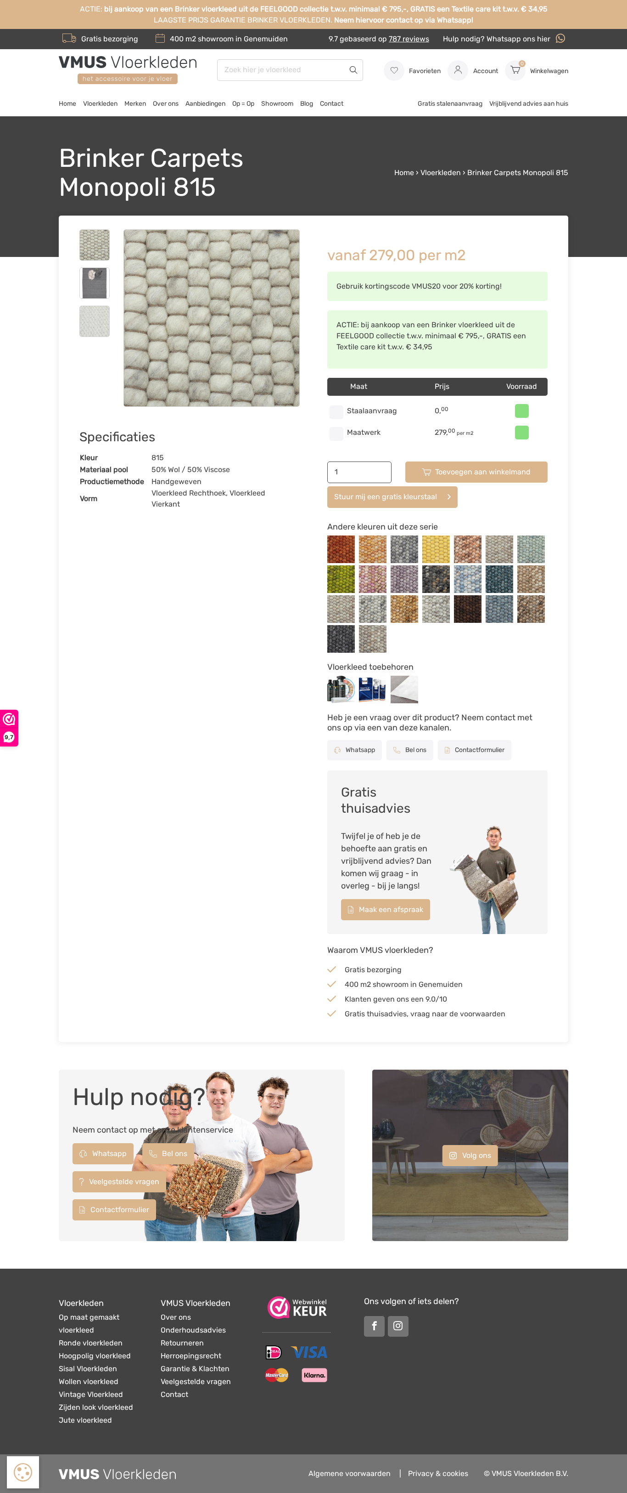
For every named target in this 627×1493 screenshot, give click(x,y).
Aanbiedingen (205, 104)
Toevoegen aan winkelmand (483, 471)
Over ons (166, 104)
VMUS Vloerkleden (195, 1303)
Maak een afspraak (390, 909)
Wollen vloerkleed (88, 1381)
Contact (331, 104)
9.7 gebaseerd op (379, 38)
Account (485, 71)
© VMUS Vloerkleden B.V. (526, 1473)
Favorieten (424, 71)
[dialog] (23, 1472)
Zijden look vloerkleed (96, 1407)
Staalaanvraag (372, 410)
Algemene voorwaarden (349, 1473)
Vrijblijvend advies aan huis (528, 104)
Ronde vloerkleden (91, 1343)
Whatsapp (359, 750)
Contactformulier (478, 750)
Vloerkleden (100, 104)
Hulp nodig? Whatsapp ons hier (497, 38)
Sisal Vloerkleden (88, 1368)
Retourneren (182, 1343)
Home (67, 104)
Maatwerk (364, 432)
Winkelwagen (544, 68)
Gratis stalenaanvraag (450, 104)
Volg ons (475, 1155)
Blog (306, 104)
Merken (135, 104)
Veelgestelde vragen (123, 1181)
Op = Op (243, 104)
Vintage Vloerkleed (91, 1394)
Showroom (277, 104)
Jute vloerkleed (85, 1420)
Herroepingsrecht (191, 1355)
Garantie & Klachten (195, 1368)
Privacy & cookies (438, 1473)
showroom (216, 38)
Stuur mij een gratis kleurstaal (385, 496)
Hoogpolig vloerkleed (95, 1355)
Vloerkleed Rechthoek (188, 493)
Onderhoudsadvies (193, 1330)
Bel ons (415, 750)
